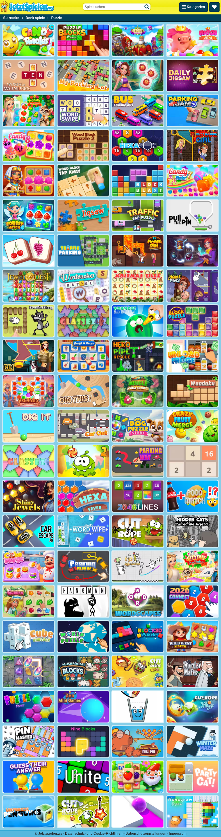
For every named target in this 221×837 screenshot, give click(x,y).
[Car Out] (83, 426)
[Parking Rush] (83, 566)
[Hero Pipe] (137, 356)
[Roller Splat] (137, 812)
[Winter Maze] (192, 742)
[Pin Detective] (28, 356)
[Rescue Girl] (192, 145)
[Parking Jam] (192, 110)
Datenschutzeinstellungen (145, 834)
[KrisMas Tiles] (137, 286)
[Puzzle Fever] (28, 706)
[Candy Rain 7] (192, 180)
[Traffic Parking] (83, 250)
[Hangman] (83, 601)
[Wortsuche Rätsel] (83, 286)
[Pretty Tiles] (28, 250)
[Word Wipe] (83, 531)
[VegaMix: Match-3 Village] (28, 110)
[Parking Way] (137, 461)
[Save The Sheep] (28, 321)
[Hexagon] (137, 145)
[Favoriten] (214, 7)
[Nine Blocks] (83, 742)
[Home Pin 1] (137, 250)
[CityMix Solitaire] (192, 566)
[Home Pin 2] (192, 286)
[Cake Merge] (28, 566)
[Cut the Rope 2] (83, 461)
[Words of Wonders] (28, 75)
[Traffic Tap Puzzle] (137, 215)
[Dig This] (83, 391)
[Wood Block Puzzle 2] (83, 145)
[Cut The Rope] (137, 531)
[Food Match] (192, 496)
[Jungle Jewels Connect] (137, 391)
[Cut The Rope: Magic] (192, 706)
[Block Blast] (137, 180)
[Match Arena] (192, 40)
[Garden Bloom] (28, 601)
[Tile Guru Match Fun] (137, 75)
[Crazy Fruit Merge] (192, 426)
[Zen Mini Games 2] (83, 706)
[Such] (147, 6)
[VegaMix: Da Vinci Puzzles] (28, 391)
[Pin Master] (28, 742)
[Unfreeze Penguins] (28, 812)
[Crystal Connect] (28, 671)
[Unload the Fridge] (192, 356)
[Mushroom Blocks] (83, 671)
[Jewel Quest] (28, 286)
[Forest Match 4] (28, 215)
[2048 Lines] (137, 496)
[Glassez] (28, 461)
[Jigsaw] (83, 215)
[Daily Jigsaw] (192, 75)
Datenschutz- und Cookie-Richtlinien (94, 834)
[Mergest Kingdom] (137, 40)
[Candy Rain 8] (28, 145)
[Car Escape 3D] (28, 531)
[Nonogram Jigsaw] (192, 812)
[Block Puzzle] (192, 321)
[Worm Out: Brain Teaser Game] (137, 321)
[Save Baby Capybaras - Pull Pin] (137, 742)
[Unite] (83, 776)
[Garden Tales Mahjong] (137, 776)
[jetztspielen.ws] (27, 7)
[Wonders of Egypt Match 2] (28, 180)
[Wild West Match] (192, 636)
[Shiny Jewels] (28, 496)
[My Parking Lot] (83, 75)
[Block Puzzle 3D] (137, 636)
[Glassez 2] (83, 321)
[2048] (192, 461)
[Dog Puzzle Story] (137, 426)
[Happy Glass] (137, 706)
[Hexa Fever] (83, 496)
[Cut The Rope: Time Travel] (137, 671)
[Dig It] (28, 426)
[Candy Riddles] (28, 40)
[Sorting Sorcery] (192, 250)
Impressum (177, 834)
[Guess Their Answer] (28, 776)
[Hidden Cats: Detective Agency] (192, 531)
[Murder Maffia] (192, 671)
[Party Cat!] (192, 776)
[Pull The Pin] (192, 215)
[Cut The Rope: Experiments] (83, 812)
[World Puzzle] (83, 636)
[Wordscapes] (137, 601)
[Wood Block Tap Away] (83, 180)
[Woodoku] (192, 391)
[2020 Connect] (192, 601)
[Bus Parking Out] (137, 110)
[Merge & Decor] (83, 356)
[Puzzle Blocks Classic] (83, 40)
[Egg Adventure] (137, 566)
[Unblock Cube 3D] (28, 636)
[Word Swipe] (83, 110)
